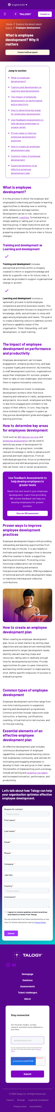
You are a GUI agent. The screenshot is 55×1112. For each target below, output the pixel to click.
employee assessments (15, 440)
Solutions (27, 980)
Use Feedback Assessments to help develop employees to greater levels (27, 123)
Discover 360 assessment (27, 513)
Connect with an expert (27, 52)
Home (9, 23)
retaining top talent (37, 772)
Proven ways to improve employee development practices (23, 137)
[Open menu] (4, 14)
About (27, 998)
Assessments (27, 986)
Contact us (45, 14)
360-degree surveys (28, 436)
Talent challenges (27, 992)
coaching (24, 217)
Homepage (27, 974)
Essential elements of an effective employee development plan (24, 169)
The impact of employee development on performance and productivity (26, 100)
